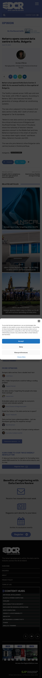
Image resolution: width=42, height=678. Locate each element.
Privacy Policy (21, 357)
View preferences (21, 352)
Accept (21, 341)
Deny (21, 347)
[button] (39, 321)
